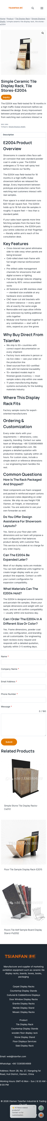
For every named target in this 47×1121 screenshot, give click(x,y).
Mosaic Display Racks (24, 1012)
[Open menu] (43, 8)
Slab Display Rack (25, 1045)
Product (23, 1020)
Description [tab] (8, 134)
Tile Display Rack (24, 1024)
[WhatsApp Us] (41, 1108)
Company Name (10, 669)
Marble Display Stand (23, 1008)
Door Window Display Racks (23, 999)
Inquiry (6, 97)
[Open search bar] (32, 8)
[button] (42, 33)
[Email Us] (41, 1115)
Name (5, 656)
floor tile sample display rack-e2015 (23, 869)
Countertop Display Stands (23, 991)
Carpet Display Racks (23, 986)
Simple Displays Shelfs (17, 127)
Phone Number (9, 694)
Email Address (9, 681)
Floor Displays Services (24, 1041)
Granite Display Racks (23, 1003)
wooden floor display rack (25, 1033)
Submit (9, 742)
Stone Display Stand (24, 1037)
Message (6, 706)
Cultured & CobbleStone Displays (23, 995)
